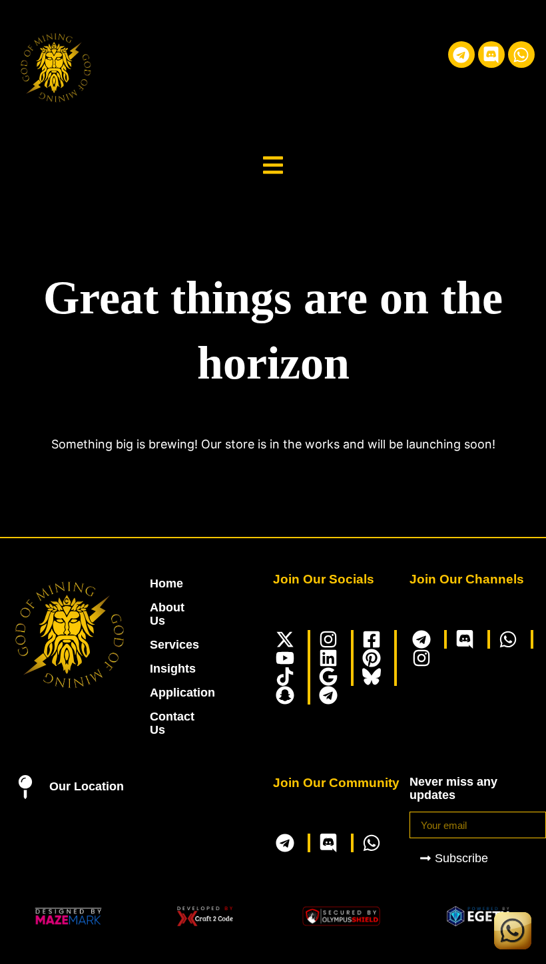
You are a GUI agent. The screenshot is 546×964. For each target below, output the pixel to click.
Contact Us (157, 723)
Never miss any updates (453, 788)
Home (157, 583)
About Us (157, 614)
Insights (157, 668)
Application (157, 692)
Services (157, 644)
